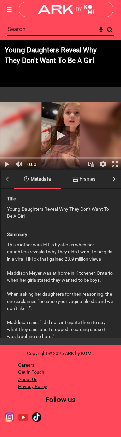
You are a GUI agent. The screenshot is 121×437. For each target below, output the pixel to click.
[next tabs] (114, 179)
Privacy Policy (32, 386)
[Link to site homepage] (66, 15)
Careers (26, 365)
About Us (27, 379)
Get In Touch (31, 372)
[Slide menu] (9, 9)
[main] (60, 192)
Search (110, 29)
